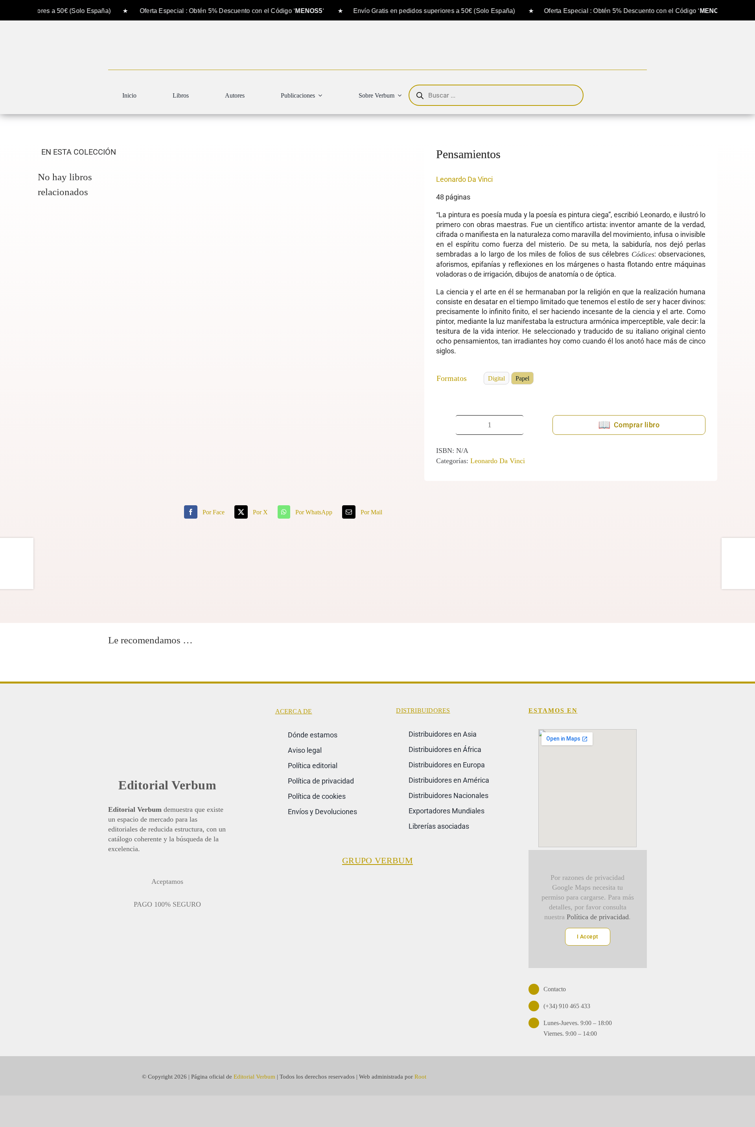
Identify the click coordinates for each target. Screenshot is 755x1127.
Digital (496, 378)
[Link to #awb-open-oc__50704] (635, 96)
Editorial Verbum (167, 785)
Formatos (451, 378)
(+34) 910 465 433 (566, 1006)
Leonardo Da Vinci (464, 179)
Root (420, 1076)
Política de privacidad (598, 917)
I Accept (587, 936)
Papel (522, 378)
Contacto (554, 989)
